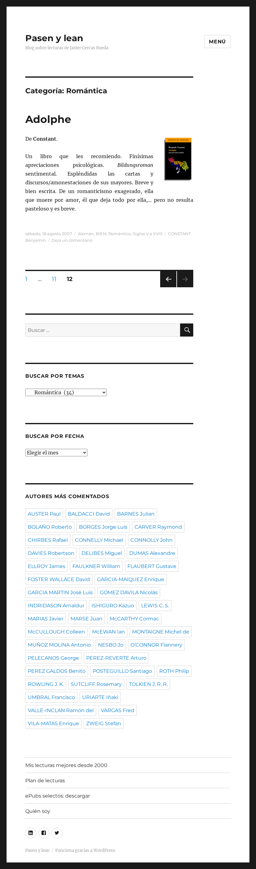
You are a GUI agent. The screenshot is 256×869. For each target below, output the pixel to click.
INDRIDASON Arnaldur (56, 606)
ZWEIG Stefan (103, 723)
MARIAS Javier (45, 619)
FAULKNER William (96, 566)
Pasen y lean (54, 38)
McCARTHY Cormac (134, 619)
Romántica (119, 233)
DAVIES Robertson (51, 553)
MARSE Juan (86, 619)
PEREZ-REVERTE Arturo (116, 658)
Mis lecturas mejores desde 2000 (66, 765)
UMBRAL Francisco (51, 697)
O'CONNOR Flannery (156, 645)
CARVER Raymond (158, 527)
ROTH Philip (174, 671)
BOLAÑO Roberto (50, 527)
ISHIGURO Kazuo (112, 606)
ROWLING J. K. (46, 684)
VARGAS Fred (117, 710)
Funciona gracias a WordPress (85, 850)
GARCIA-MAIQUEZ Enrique (130, 579)
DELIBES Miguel (101, 553)
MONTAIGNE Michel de (160, 632)
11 (56, 279)
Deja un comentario (72, 240)
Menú (217, 42)
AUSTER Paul (44, 514)
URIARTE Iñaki (100, 697)
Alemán (86, 233)
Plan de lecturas (45, 781)
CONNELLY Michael (99, 540)
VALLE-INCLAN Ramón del (61, 710)
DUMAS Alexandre (152, 553)
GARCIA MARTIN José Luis (60, 592)
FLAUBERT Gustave (151, 566)
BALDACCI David (89, 514)
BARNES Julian (136, 514)
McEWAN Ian (108, 632)
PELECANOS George (53, 658)
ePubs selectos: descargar (57, 796)
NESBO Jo (110, 645)
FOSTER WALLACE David (59, 579)
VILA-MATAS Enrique (53, 723)
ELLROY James (46, 566)
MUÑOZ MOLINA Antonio (59, 645)
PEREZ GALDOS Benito (57, 671)
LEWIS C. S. (155, 606)
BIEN (101, 233)
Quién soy (37, 811)
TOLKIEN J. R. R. (148, 684)
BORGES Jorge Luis (103, 527)
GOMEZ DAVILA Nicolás (129, 592)
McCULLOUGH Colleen (56, 632)
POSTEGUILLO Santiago (122, 671)
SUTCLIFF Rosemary (96, 684)
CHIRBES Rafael (48, 540)
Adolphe (48, 119)
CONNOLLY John (151, 540)
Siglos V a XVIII (147, 233)
